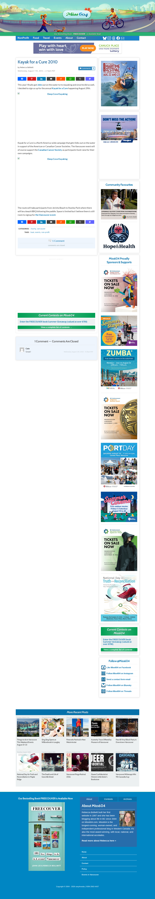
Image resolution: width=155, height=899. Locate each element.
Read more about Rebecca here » (99, 840)
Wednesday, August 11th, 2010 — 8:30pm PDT (78, 352)
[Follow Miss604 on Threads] (114, 38)
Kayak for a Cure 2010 (38, 62)
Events (58, 38)
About (69, 38)
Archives (127, 799)
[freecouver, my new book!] (46, 870)
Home (84, 852)
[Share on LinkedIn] (41, 79)
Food (36, 38)
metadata (57, 226)
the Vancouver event (45, 214)
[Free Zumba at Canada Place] (119, 369)
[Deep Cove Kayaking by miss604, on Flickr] (56, 115)
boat (32, 232)
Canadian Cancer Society (50, 149)
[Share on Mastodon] (89, 79)
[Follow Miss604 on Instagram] (109, 38)
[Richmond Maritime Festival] (119, 83)
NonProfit (23, 38)
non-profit (45, 232)
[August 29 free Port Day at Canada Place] (119, 465)
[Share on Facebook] (22, 79)
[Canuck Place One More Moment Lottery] (77, 48)
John (39, 84)
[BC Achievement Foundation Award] (119, 289)
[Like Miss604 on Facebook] (118, 38)
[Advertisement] (56, 283)
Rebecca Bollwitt (26, 67)
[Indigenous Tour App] (119, 204)
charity (33, 229)
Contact (81, 38)
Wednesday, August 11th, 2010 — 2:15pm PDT (36, 71)
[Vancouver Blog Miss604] (77, 13)
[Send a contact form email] (123, 38)
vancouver (41, 229)
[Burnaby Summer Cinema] (119, 507)
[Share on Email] (51, 79)
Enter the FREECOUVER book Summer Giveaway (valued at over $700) (53, 321)
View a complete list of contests (55, 327)
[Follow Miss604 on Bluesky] (105, 38)
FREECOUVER (79, 34)
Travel (46, 38)
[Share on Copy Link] (80, 79)
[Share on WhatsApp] (70, 79)
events (37, 232)
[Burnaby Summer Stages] (119, 331)
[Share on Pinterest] (31, 79)
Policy (84, 869)
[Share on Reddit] (60, 79)
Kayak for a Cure (60, 88)
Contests (108, 799)
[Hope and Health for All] (119, 237)
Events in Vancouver (90, 875)
